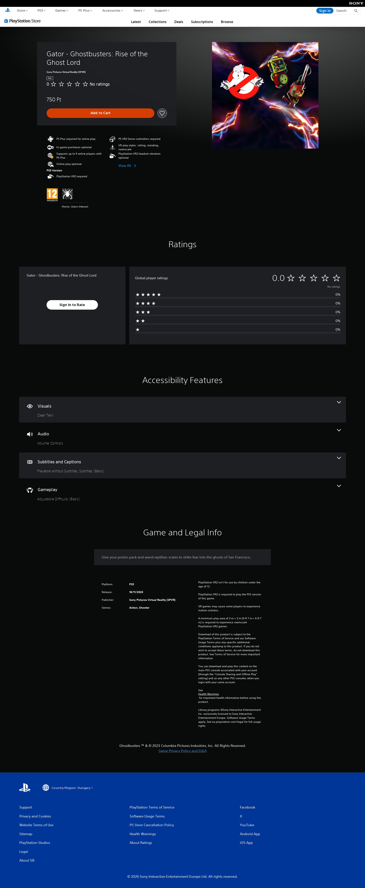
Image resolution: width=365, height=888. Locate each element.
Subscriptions (202, 22)
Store (21, 10)
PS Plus (84, 10)
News (138, 10)
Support (160, 10)
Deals (178, 22)
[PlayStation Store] (23, 21)
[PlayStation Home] (7, 10)
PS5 (40, 10)
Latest (136, 22)
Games (60, 10)
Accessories (111, 10)
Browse (227, 22)
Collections (158, 22)
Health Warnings (208, 694)
